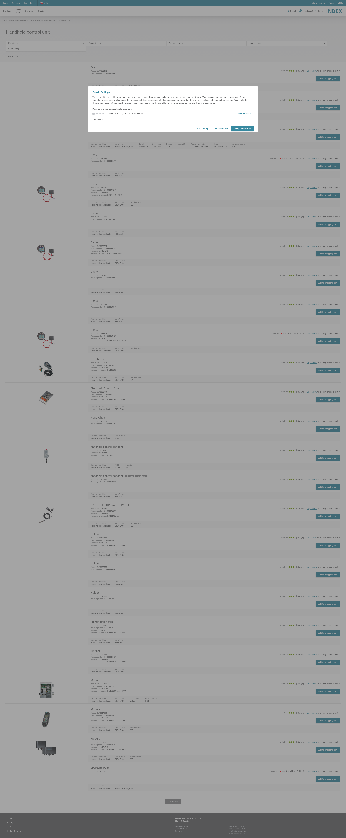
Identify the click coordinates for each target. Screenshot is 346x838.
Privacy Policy (221, 128)
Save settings (203, 128)
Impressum (97, 119)
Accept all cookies (242, 128)
